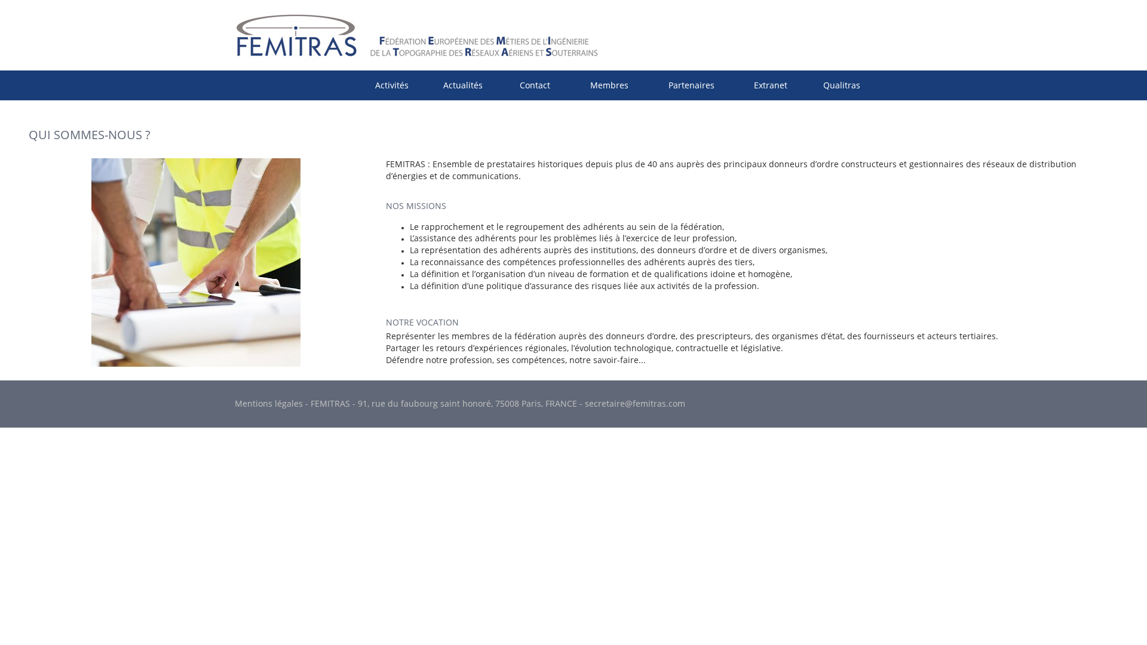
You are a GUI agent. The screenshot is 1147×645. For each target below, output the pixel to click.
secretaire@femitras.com (635, 403)
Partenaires (691, 85)
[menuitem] (392, 85)
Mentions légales (269, 403)
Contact (535, 85)
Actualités (463, 85)
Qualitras (841, 85)
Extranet (770, 85)
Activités (392, 85)
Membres (609, 85)
